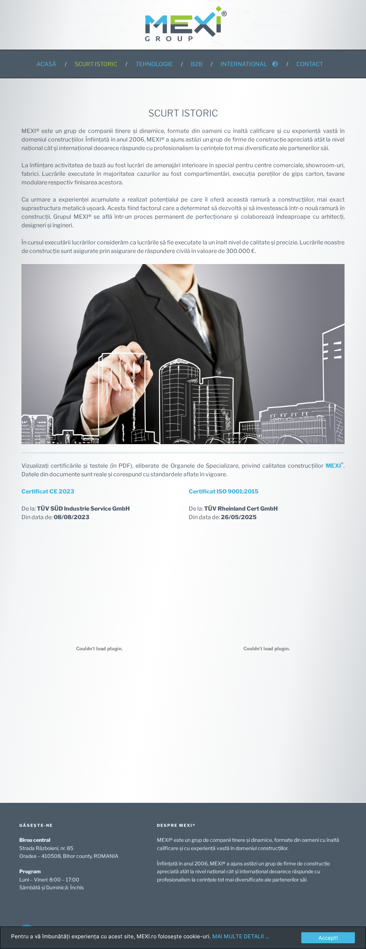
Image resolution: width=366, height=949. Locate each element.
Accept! (328, 937)
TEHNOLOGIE (154, 64)
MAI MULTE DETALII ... (240, 936)
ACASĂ (46, 64)
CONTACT (309, 64)
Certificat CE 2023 (47, 491)
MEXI (333, 465)
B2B (196, 64)
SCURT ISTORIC (96, 64)
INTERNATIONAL (244, 64)
